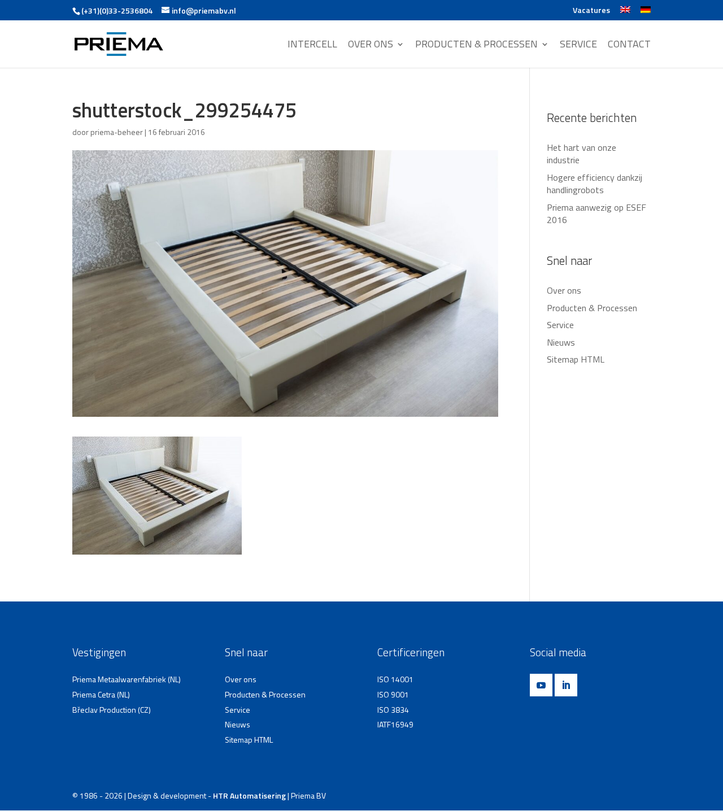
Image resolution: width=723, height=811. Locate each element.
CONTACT (629, 45)
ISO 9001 (393, 694)
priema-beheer (116, 132)
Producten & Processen (592, 308)
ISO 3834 (393, 710)
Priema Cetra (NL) (101, 694)
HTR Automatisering (249, 795)
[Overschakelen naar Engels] (625, 13)
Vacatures (591, 11)
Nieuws (561, 342)
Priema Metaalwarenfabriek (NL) (126, 679)
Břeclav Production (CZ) (111, 710)
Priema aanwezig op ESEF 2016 (596, 213)
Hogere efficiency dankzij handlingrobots (594, 184)
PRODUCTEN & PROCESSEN (476, 45)
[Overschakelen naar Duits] (646, 13)
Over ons (564, 290)
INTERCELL (312, 45)
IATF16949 (395, 724)
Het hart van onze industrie (581, 154)
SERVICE (578, 45)
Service (560, 325)
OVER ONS (370, 45)
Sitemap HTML (575, 359)
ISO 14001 (395, 679)
